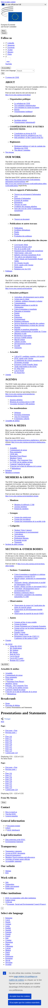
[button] (6, 719)
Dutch (7, 952)
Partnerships (9, 888)
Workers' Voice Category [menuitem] (23, 530)
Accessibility (6, 68)
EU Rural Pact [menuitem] (19, 373)
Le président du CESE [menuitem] (22, 103)
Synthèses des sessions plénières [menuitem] (25, 206)
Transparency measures (13, 851)
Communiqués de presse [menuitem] (18, 450)
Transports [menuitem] (18, 348)
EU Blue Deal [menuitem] (19, 368)
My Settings (14, 650)
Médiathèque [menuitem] (16, 468)
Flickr (10, 54)
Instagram (11, 45)
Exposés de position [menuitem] (21, 200)
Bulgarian (8, 918)
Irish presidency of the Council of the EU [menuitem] (28, 137)
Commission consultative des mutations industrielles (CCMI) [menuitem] (28, 596)
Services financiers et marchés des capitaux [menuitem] (29, 323)
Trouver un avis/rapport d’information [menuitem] (27, 194)
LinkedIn (11, 43)
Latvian (8, 948)
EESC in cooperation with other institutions (20, 898)
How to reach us (11, 812)
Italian (7, 944)
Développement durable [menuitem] (22, 344)
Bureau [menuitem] (16, 109)
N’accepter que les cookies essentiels (25, 1003)
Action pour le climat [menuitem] (21, 299)
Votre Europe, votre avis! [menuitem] (23, 253)
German (8, 924)
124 (11, 753)
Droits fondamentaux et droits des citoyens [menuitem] (29, 325)
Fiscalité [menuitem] (17, 346)
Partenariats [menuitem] (18, 267)
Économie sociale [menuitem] (20, 540)
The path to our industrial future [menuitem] (25, 257)
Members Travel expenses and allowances (20, 857)
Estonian (8, 932)
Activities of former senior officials (17, 859)
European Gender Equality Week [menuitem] (26, 364)
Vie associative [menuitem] (19, 536)
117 (8, 739)
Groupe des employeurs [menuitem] (22, 517)
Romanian (9, 958)
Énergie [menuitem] (17, 315)
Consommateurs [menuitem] (20, 303)
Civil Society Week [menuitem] (21, 245)
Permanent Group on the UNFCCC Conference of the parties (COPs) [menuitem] (26, 637)
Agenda (8, 375)
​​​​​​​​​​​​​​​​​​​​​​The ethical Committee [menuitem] (22, 150)
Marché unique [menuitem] (19, 339)
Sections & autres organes (14, 544)
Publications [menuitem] (18, 228)
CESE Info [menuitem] (14, 454)
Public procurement (12, 886)
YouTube (8, 64)
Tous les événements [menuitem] (21, 417)
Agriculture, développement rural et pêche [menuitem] (29, 297)
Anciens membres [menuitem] (20, 507)
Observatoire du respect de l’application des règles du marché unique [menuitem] (29, 606)
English (8, 928)
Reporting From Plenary (15, 681)
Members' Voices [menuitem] (16, 458)
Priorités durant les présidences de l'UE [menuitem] (28, 135)
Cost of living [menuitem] (19, 371)
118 (8, 741)
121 (8, 747)
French (7, 936)
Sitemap (8, 871)
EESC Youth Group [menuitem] (21, 634)
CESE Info (9, 679)
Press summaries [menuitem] (15, 452)
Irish (6, 938)
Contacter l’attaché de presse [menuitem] (20, 464)
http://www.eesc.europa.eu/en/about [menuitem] (18, 95)
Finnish (8, 934)
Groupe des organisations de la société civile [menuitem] (29, 521)
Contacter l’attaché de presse (15, 690)
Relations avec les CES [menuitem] (22, 269)
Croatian (8, 940)
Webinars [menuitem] (17, 413)
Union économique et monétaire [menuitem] (25, 309)
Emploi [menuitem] (16, 313)
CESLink (8, 902)
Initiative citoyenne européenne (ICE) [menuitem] (27, 255)
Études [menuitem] (16, 232)
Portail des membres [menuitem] (21, 509)
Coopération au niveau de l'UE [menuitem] (25, 133)
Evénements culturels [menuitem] (21, 419)
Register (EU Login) (17, 660)
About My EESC (16, 646)
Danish (7, 922)
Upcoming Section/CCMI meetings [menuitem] (22, 404)
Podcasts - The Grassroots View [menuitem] (21, 460)
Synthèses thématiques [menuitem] (22, 230)
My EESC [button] (9, 644)
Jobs (6, 882)
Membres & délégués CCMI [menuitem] (24, 505)
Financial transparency (13, 855)
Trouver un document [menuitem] (21, 219)
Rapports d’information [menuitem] (22, 198)
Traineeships (9, 884)
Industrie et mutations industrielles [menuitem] (26, 329)
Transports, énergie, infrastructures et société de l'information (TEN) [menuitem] (29, 583)
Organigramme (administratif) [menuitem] (24, 122)
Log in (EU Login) (16, 658)
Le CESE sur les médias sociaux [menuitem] (21, 462)
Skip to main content (8, 2)
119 (8, 743)
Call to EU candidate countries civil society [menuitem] (29, 356)
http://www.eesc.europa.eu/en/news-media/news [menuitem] (22, 440)
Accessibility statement (13, 861)
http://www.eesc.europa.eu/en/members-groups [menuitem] (21, 496)
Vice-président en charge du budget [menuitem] (26, 107)
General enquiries (11, 816)
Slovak (7, 960)
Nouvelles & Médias (12, 705)
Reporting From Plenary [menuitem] (18, 456)
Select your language (8, 70)
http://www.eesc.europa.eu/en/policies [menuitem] (18, 288)
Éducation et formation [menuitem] (22, 311)
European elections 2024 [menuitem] (23, 247)
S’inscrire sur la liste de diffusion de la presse (21, 692)
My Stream (14, 652)
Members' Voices (11, 683)
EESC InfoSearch (13, 830)
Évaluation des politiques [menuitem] (23, 236)
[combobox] (25, 70)
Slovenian (8, 962)
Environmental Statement (14, 842)
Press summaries (11, 677)
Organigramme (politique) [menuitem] (23, 111)
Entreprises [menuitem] (18, 317)
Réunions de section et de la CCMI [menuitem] (22, 402)
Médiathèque (11, 694)
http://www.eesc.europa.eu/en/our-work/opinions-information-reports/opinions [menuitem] (22, 180)
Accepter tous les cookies (20, 996)
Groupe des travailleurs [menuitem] (22, 519)
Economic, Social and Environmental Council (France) (26, 904)
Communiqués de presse (14, 675)
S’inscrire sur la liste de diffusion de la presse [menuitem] (25, 466)
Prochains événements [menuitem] (22, 415)
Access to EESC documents (15, 853)
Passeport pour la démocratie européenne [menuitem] (28, 251)
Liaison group (10, 900)
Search (4, 33)
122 (8, 749)
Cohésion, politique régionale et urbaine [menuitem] (28, 301)
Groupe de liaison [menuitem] (20, 624)
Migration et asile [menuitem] (20, 333)
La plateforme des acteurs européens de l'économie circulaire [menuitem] (28, 361)
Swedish (8, 964)
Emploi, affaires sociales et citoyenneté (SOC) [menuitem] (30, 586)
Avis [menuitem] (16, 196)
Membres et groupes (12, 472)
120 (8, 745)
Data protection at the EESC (15, 840)
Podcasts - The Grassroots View (16, 685)
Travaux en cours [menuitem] (20, 204)
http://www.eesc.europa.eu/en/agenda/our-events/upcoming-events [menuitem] (20, 395)
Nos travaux (9, 152)
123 (8, 751)
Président (8, 470)
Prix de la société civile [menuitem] (22, 249)
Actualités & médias (12, 421)
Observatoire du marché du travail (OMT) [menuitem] (29, 613)
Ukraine (8, 640)
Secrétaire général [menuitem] (20, 120)
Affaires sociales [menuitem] (20, 342)
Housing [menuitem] (17, 327)
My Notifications (16, 648)
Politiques (8, 271)
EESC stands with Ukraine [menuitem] (23, 265)
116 (8, 737)
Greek (7, 926)
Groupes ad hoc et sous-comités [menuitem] (25, 622)
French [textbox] (19, 71)
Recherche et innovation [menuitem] (22, 335)
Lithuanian (9, 946)
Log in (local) (14, 656)
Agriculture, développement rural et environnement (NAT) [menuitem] (26, 590)
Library (8, 828)
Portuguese (9, 956)
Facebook (11, 47)
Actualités (8, 673)
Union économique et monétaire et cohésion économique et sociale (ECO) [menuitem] (29, 575)
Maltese (8, 950)
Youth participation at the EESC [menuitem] (25, 366)
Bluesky (10, 52)
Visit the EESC (10, 814)
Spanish (8, 930)
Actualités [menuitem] (13, 448)
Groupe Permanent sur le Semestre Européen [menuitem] (30, 626)
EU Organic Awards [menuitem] (21, 263)
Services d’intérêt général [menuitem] (23, 337)
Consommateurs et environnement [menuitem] (26, 532)
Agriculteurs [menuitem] (18, 534)
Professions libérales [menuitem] (21, 538)
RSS (2, 722)
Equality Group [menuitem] (19, 632)
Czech (7, 920)
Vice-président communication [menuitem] (25, 105)
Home (7, 703)
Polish (7, 954)
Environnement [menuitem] (19, 319)
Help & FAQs (15, 654)
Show (3, 802)
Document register (13, 826)
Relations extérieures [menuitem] (21, 321)
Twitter (10, 50)
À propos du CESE (12, 77)
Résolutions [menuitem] (18, 202)
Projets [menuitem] (16, 234)
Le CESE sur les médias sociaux (16, 688)
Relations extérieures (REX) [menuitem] (24, 593)
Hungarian (9, 942)
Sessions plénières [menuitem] (16, 400)
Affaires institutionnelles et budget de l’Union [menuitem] (30, 331)
